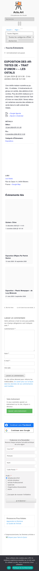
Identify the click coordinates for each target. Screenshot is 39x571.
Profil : (8, 476)
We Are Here (9, 307)
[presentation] (19, 209)
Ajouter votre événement (17, 411)
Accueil (9, 30)
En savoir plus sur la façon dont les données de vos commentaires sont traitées (18, 384)
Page (17, 30)
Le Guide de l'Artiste (14, 523)
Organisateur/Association (17, 487)
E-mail (7, 361)
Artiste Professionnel (15, 482)
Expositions (9, 141)
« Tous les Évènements (13, 48)
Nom (6, 353)
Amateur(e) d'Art (14, 478)
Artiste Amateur (13, 480)
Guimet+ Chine (11, 222)
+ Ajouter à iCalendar (16, 116)
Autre (10, 489)
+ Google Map (15, 184)
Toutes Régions (12, 33)
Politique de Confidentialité (22, 568)
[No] (36, 563)
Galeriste (11, 485)
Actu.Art (18, 12)
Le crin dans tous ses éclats (25, 307)
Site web (7, 368)
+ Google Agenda (15, 113)
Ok (9, 568)
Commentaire (9, 329)
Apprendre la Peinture (15, 521)
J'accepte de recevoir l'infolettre (19, 495)
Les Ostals (9, 178)
